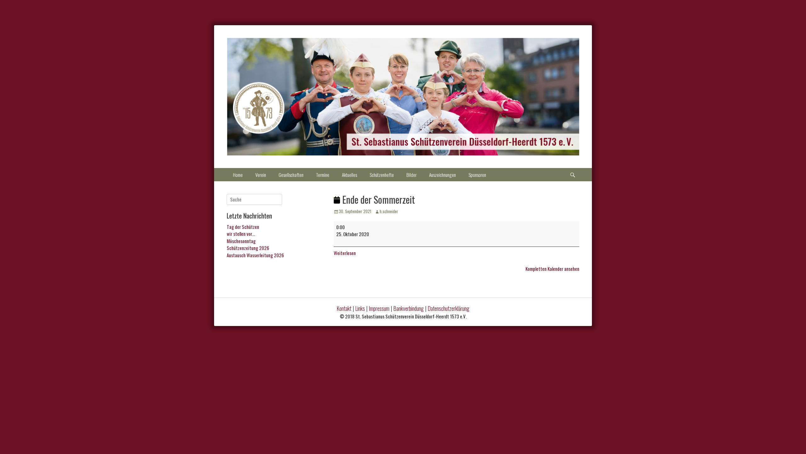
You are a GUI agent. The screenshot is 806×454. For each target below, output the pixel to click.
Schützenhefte (382, 174)
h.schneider (389, 211)
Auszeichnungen (442, 174)
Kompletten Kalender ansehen (552, 268)
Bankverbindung (408, 308)
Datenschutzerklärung (448, 308)
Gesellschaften (291, 174)
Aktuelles (349, 174)
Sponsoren (477, 174)
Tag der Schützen (243, 226)
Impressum (379, 308)
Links (360, 308)
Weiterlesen (345, 252)
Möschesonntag (241, 240)
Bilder (411, 174)
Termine (322, 174)
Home (238, 174)
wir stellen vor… (241, 233)
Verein (260, 174)
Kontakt (344, 308)
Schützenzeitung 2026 (248, 247)
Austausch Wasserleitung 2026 (255, 255)
